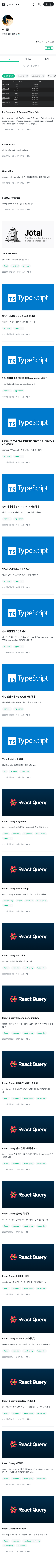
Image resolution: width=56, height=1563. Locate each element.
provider (26, 266)
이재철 (5, 29)
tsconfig (13, 771)
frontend (23, 76)
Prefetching (8, 901)
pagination (28, 834)
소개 (47, 59)
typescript (19, 328)
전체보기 (8, 76)
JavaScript (38, 76)
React (6, 834)
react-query (40, 834)
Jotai (6, 266)
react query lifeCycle (32, 1541)
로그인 (49, 4)
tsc (5, 771)
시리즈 (28, 59)
